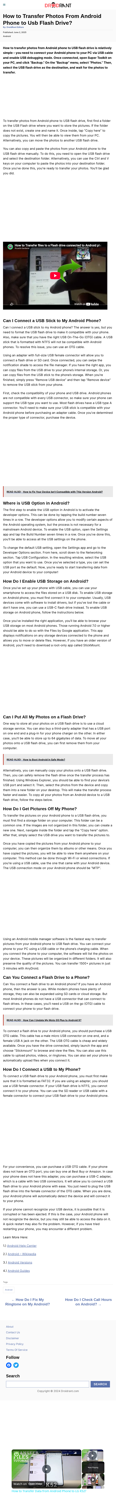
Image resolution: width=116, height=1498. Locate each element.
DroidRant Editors (15, 27)
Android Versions (20, 1262)
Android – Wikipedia (22, 1254)
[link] (16, 1454)
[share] (75, 1453)
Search (100, 1384)
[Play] (93, 1480)
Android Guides (19, 1271)
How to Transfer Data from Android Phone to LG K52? (46, 1454)
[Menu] (4, 5)
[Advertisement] (58, 1421)
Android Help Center (22, 1246)
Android (7, 36)
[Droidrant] (58, 4)
